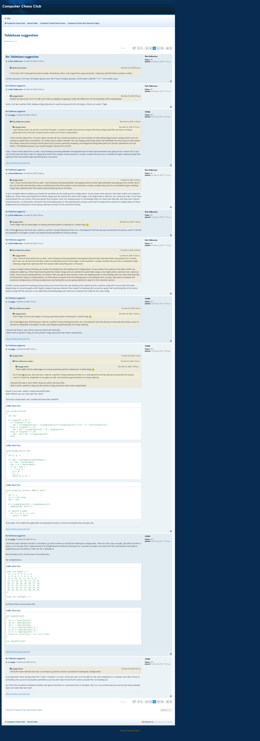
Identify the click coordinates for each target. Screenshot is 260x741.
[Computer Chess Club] (22, 7)
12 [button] (147, 48)
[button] (134, 48)
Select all (16, 406)
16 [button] (162, 48)
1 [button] (141, 48)
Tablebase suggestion (21, 35)
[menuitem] (7, 18)
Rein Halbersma (18, 121)
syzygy (15, 96)
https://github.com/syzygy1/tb (18, 163)
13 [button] (150, 48)
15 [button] (158, 48)
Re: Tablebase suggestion (22, 57)
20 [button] (167, 48)
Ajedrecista (16, 68)
